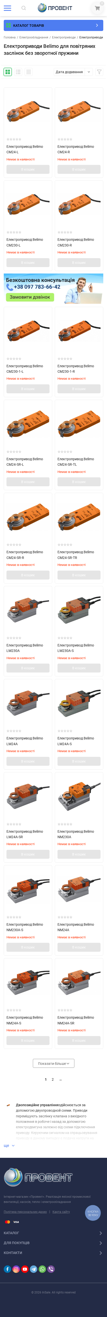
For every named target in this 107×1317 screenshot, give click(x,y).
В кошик (28, 169)
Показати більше (52, 1064)
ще (7, 1145)
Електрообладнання (33, 37)
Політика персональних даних (25, 1212)
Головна (10, 37)
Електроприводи (64, 37)
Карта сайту (61, 1212)
